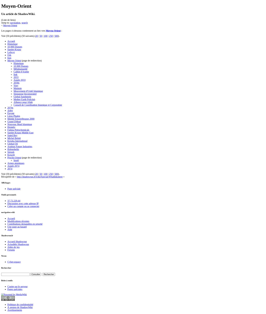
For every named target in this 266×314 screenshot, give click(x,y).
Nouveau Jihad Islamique (19, 124)
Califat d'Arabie (21, 71)
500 (56, 36)
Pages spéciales (14, 289)
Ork (9, 55)
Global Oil (12, 143)
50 (41, 36)
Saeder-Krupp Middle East (20, 132)
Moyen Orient (14, 60)
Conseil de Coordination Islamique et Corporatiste (38, 105)
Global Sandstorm (22, 96)
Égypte (10, 113)
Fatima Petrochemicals (18, 130)
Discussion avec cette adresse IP (23, 203)
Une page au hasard (17, 226)
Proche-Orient (14, 157)
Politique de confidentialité (20, 304)
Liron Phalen (13, 116)
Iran (9, 58)
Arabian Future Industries (19, 146)
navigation (15, 22)
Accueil (11, 41)
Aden (10, 110)
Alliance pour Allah (23, 102)
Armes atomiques (15, 163)
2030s (16, 82)
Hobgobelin (13, 149)
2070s (10, 107)
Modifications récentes (18, 221)
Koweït (11, 155)
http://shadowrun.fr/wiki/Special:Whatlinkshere (40, 176)
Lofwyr (11, 52)
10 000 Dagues (14, 46)
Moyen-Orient (10, 25)
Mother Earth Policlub (24, 99)
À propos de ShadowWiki (20, 307)
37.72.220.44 (13, 200)
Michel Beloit (14, 138)
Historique (12, 44)
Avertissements (14, 310)
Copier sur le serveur (17, 286)
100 (45, 36)
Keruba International (17, 141)
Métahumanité (20, 69)
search (25, 22)
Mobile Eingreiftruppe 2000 (20, 118)
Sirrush (10, 152)
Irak (15, 74)
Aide (9, 229)
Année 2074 (13, 166)
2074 (9, 168)
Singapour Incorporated (25, 94)
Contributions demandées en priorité (24, 224)
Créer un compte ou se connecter (23, 206)
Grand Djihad (14, 121)
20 (36, 36)
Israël (16, 160)
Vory (16, 85)
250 (51, 36)
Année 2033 (20, 80)
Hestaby (11, 127)
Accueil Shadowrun (17, 241)
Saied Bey (12, 135)
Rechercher (6, 268)
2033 (16, 77)
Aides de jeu (13, 247)
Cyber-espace (14, 262)
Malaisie (18, 88)
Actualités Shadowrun (18, 244)
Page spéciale (13, 188)
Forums (11, 250)
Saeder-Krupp (14, 49)
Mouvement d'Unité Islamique (28, 91)
